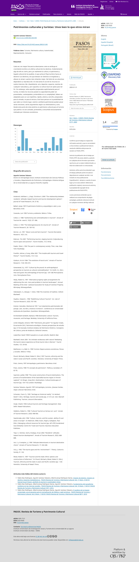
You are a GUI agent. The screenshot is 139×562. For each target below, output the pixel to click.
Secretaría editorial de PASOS (31, 527)
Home (12, 14)
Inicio (15, 21)
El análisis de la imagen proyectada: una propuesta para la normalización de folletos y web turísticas (53, 491)
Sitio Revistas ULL (123, 1)
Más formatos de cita (77, 108)
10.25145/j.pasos (110, 27)
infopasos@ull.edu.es (76, 540)
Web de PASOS (79, 14)
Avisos (69, 14)
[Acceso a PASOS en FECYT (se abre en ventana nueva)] (110, 69)
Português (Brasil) (107, 45)
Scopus (115, 129)
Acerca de (21, 14)
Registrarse (103, 1)
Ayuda (90, 14)
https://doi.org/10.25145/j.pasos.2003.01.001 (32, 44)
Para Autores (58, 14)
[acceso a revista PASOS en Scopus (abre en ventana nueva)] (108, 113)
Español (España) (107, 42)
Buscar (124, 14)
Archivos (22, 21)
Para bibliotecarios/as (107, 178)
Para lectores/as (106, 172)
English (103, 39)
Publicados (46, 14)
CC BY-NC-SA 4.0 (41, 536)
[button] (75, 222)
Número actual (34, 14)
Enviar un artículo (108, 160)
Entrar (111, 1)
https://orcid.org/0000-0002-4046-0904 (26, 38)
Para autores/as (106, 175)
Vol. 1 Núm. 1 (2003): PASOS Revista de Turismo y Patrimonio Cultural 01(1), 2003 (51, 21)
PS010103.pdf (76, 77)
